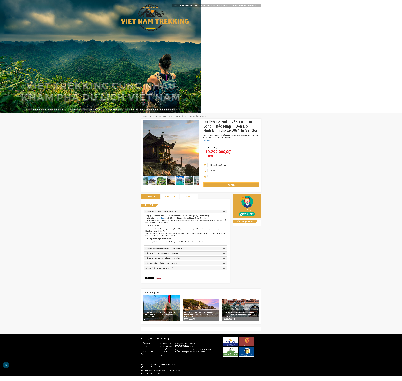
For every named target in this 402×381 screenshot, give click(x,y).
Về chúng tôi (146, 343)
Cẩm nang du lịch (250, 5)
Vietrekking (160, 218)
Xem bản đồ (156, 367)
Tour (150, 116)
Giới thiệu (185, 5)
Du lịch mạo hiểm (237, 5)
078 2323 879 (147, 367)
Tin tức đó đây (164, 352)
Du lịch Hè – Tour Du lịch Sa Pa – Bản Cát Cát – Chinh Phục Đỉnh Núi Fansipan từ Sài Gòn (160, 313)
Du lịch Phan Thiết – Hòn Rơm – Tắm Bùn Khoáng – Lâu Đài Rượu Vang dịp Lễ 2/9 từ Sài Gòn (240, 313)
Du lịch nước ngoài (223, 5)
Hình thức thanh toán (166, 346)
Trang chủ (177, 5)
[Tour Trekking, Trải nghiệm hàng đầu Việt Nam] (149, 7)
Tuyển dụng (163, 355)
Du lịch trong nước (209, 5)
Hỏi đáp (145, 349)
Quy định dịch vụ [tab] (170, 196)
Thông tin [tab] (151, 197)
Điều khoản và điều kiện (147, 353)
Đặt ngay (231, 185)
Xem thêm (206, 140)
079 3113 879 (147, 373)
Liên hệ (145, 346)
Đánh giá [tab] (189, 196)
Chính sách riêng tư (165, 343)
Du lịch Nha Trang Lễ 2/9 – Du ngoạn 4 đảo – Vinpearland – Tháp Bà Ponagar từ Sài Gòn (201, 313)
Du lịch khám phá (196, 5)
